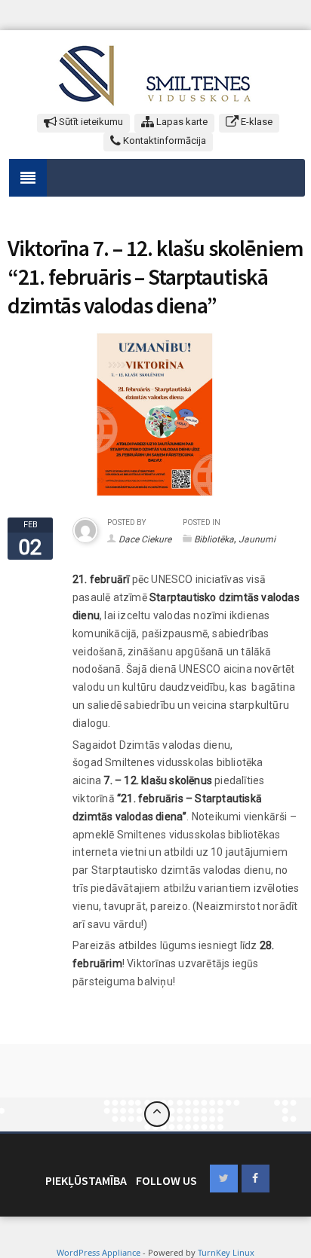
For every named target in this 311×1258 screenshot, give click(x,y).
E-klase (256, 121)
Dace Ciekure (145, 539)
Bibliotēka (214, 539)
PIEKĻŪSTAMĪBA (86, 1180)
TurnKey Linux (226, 1252)
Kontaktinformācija (163, 140)
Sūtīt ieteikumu (90, 121)
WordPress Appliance (98, 1252)
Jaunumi (257, 539)
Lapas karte (181, 121)
